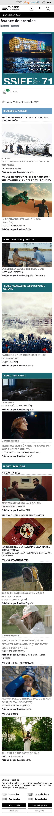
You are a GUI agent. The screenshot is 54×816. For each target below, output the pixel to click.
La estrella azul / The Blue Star (23, 268)
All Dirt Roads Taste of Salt (20, 753)
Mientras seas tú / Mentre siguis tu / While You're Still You (26, 447)
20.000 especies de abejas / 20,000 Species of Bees (23, 594)
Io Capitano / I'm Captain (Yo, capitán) (21, 220)
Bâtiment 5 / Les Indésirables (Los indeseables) (24, 356)
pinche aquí (23, 787)
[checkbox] (4, 794)
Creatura (8, 402)
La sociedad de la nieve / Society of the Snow (25, 163)
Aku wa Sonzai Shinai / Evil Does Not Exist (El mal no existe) (26, 700)
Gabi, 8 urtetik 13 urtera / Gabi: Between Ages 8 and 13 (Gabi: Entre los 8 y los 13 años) (25, 644)
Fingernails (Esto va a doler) (21, 503)
